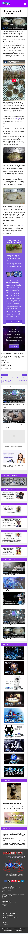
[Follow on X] (9, 881)
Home (4, 910)
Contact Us (14, 346)
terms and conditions (18, 930)
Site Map (5, 922)
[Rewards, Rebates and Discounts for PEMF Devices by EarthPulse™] (14, 456)
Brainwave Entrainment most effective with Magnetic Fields (13, 405)
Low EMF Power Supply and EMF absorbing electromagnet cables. (13, 425)
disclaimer (22, 928)
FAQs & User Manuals (8, 915)
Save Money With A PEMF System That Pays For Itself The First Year (6, 364)
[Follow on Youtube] (19, 881)
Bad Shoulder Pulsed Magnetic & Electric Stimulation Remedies (6, 355)
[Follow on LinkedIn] (22, 881)
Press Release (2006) (13, 322)
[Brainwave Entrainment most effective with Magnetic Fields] (14, 396)
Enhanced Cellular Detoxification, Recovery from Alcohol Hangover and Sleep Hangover (13, 445)
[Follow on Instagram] (12, 881)
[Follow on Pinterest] (15, 881)
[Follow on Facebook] (5, 881)
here (17, 808)
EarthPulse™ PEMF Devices (9, 913)
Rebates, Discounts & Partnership (10, 917)
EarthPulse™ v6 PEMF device (14, 170)
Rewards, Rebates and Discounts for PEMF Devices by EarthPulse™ (19, 355)
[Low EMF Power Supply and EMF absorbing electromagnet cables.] (14, 416)
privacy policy (7, 930)
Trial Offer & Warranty (8, 920)
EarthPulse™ (16, 932)
